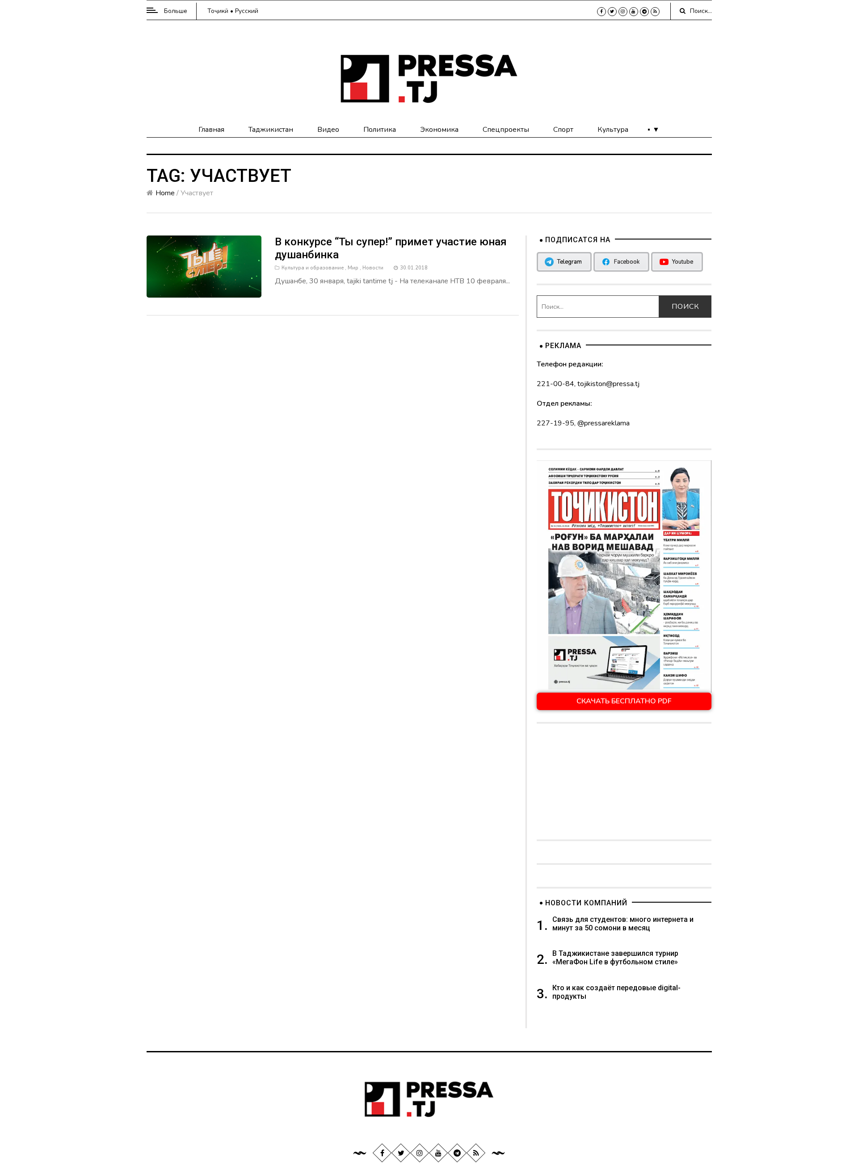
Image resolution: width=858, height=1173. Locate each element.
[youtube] (633, 11)
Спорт (563, 130)
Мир (353, 268)
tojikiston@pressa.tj (608, 384)
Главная (211, 130)
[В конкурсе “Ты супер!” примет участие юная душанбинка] (204, 266)
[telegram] (644, 11)
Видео (328, 130)
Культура (612, 130)
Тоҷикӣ (217, 11)
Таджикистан (270, 130)
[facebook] (601, 11)
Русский (246, 11)
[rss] (655, 11)
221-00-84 (555, 384)
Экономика (439, 130)
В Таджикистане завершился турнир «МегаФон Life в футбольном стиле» (615, 957)
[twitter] (612, 11)
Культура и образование (313, 268)
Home (165, 193)
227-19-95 (555, 423)
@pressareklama (603, 423)
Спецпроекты (506, 130)
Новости (372, 268)
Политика (379, 130)
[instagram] (622, 11)
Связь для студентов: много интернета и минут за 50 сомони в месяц (623, 923)
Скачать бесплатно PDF (624, 701)
